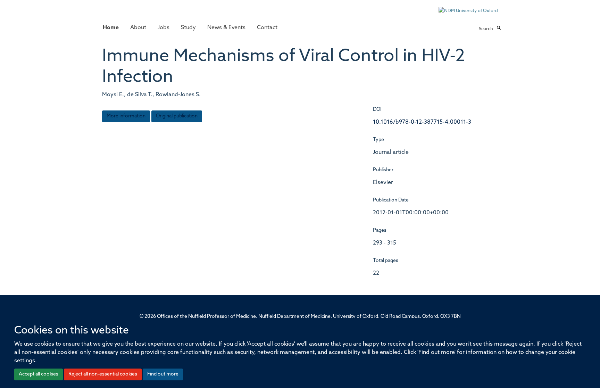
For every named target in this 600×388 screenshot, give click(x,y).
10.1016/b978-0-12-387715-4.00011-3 (422, 122)
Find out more (162, 374)
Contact (267, 28)
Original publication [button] (177, 116)
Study (188, 28)
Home (111, 28)
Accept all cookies (38, 374)
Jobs (163, 28)
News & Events (226, 28)
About (138, 28)
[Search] (498, 28)
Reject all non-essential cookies (102, 374)
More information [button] (126, 116)
